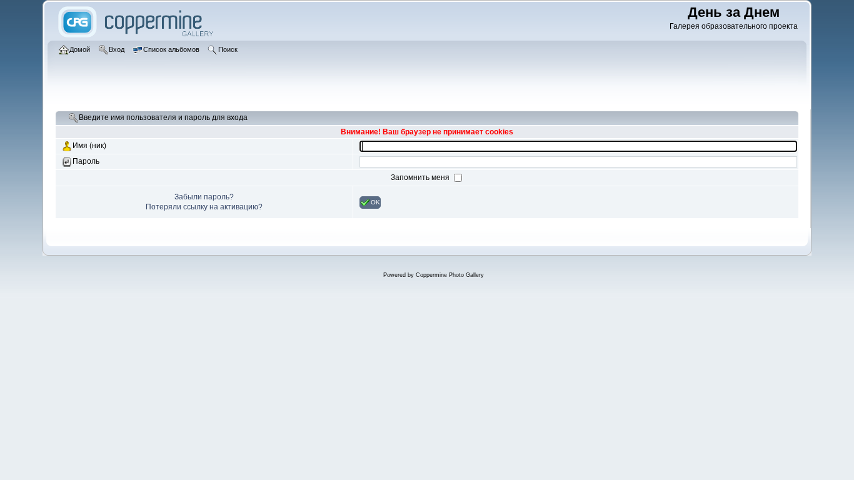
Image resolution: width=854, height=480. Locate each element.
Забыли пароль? (204, 196)
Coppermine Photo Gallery (450, 275)
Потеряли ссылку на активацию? (204, 206)
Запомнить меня (421, 177)
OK (375, 201)
